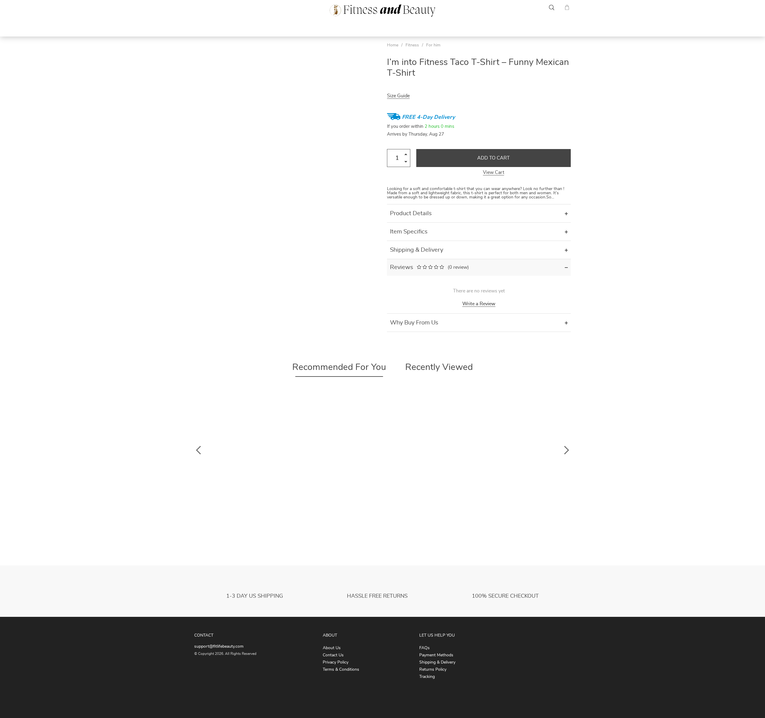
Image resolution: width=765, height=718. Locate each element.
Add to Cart (493, 158)
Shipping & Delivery (437, 662)
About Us (332, 648)
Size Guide (398, 95)
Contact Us (333, 655)
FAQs (424, 648)
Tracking (427, 677)
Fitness (204, 27)
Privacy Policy (335, 662)
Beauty (561, 27)
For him (433, 45)
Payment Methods (436, 655)
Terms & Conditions (341, 669)
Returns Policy (432, 669)
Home (392, 45)
